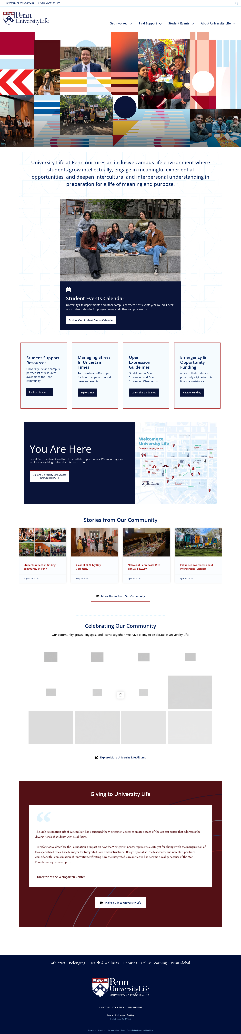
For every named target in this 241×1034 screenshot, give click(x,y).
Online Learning (154, 963)
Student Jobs (135, 1007)
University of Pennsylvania (19, 3)
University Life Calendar (112, 1007)
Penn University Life (49, 3)
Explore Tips (87, 392)
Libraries (130, 963)
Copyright (92, 1030)
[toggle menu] (132, 25)
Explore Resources (39, 392)
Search (236, 3)
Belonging (77, 963)
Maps (122, 1015)
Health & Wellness (104, 963)
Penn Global (180, 963)
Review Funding (192, 392)
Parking (130, 1015)
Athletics (58, 963)
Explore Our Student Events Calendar (91, 320)
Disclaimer (102, 1030)
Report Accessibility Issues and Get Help (137, 1030)
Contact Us (112, 1015)
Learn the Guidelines (144, 392)
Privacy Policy (113, 1030)
